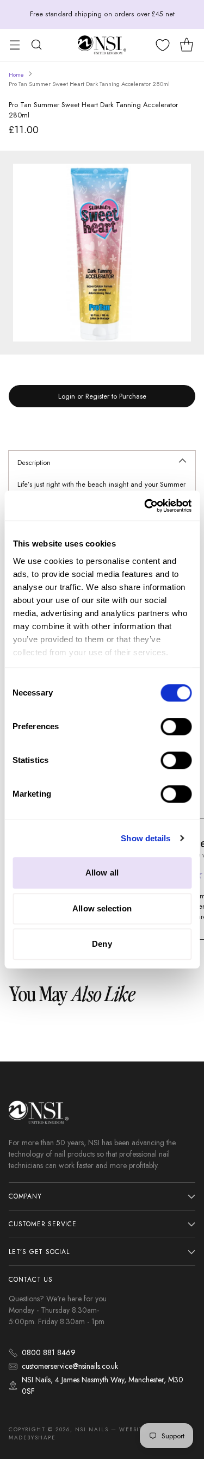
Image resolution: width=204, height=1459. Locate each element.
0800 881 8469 (49, 1352)
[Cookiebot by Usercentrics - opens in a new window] (145, 506)
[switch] (175, 726)
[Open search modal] (36, 45)
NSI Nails (91, 1429)
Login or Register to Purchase (102, 396)
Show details (145, 838)
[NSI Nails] (102, 45)
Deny (102, 943)
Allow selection (102, 908)
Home (16, 74)
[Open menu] (14, 45)
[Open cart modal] (186, 45)
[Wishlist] (163, 45)
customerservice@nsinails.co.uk (70, 1366)
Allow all (102, 872)
